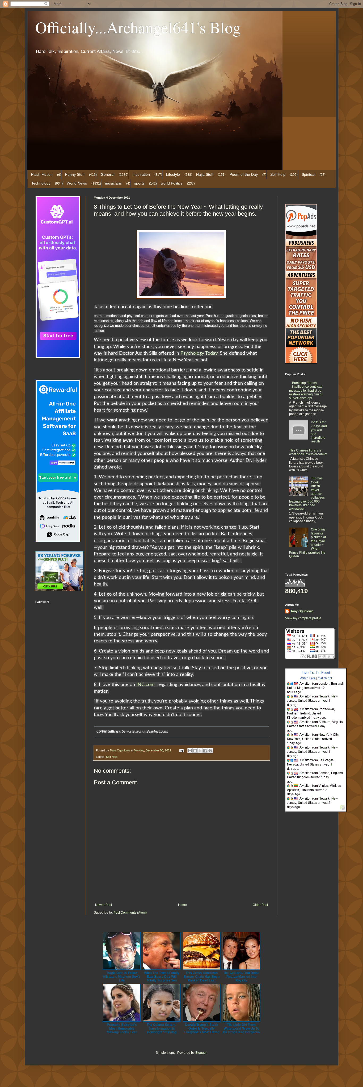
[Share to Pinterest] (210, 750)
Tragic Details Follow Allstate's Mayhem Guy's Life (122, 976)
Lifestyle (173, 174)
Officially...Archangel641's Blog (138, 27)
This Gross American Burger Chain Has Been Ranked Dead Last (202, 976)
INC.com (146, 684)
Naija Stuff (204, 174)
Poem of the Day (244, 174)
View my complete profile (303, 618)
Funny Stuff (75, 174)
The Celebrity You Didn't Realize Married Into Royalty (241, 976)
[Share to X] (200, 750)
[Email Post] (181, 750)
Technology (40, 183)
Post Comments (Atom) (130, 912)
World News (77, 183)
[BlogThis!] (195, 750)
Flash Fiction (42, 174)
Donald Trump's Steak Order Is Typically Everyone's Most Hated (201, 1028)
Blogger (200, 1053)
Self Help (277, 174)
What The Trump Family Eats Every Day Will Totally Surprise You (161, 976)
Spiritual (308, 174)
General (107, 174)
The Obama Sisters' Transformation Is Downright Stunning (161, 1028)
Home (182, 905)
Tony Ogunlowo (301, 611)
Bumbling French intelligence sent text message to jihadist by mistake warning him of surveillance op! (305, 390)
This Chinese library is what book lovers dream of (308, 452)
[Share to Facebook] (205, 750)
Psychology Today (198, 353)
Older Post (260, 905)
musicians (113, 183)
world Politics (172, 183)
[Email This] (190, 750)
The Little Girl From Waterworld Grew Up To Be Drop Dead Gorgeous (241, 1028)
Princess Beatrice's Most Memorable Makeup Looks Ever (122, 1028)
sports (139, 183)
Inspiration (141, 174)
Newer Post (103, 905)
